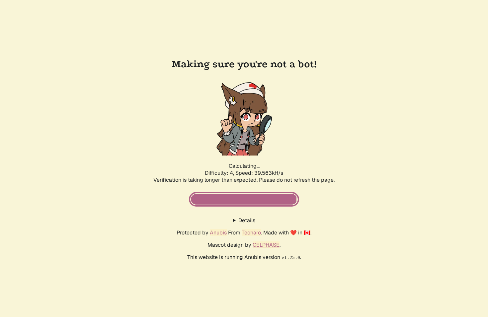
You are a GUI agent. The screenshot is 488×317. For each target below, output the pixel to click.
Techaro (251, 232)
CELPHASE (266, 244)
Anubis (218, 232)
